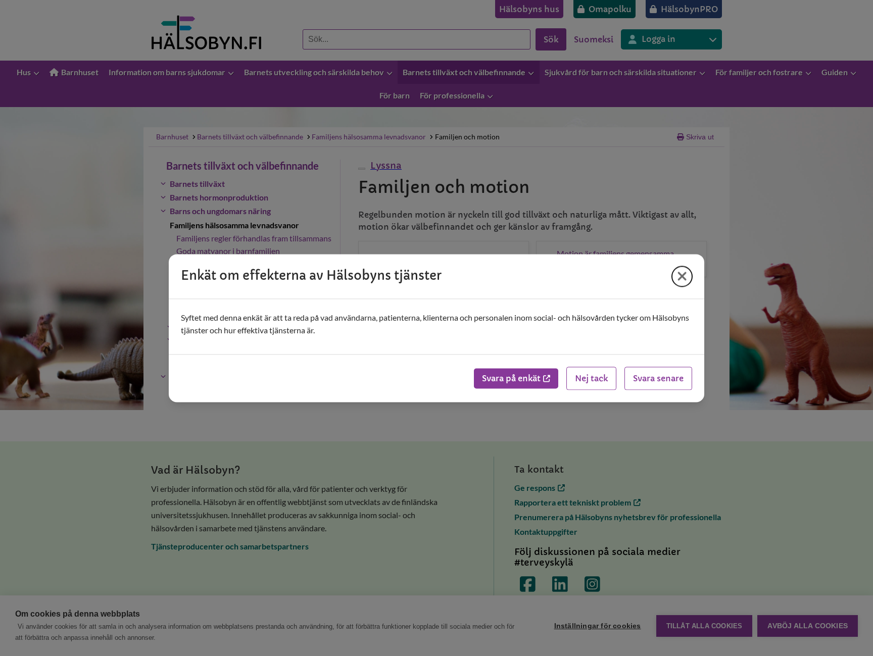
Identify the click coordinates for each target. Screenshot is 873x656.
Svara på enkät (511, 378)
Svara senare (658, 378)
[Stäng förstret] (682, 276)
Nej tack (591, 378)
